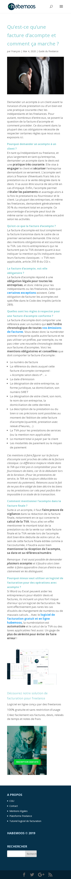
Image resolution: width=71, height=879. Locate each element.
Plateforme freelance (20, 815)
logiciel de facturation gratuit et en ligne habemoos (31, 618)
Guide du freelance (48, 51)
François (15, 51)
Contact (13, 805)
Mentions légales (18, 811)
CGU (11, 800)
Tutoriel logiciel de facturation (25, 821)
